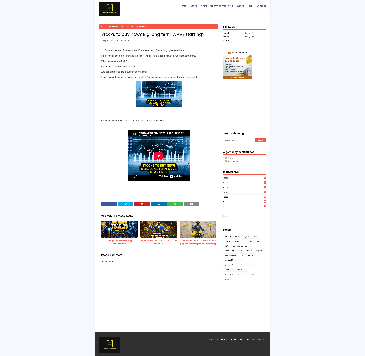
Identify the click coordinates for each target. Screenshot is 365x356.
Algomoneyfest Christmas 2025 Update (158, 242)
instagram (249, 36)
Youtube (226, 33)
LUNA (258, 241)
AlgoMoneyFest (109, 41)
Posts (230, 158)
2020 (245, 206)
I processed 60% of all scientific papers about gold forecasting (198, 242)
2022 (245, 197)
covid (240, 250)
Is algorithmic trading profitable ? (119, 242)
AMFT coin (244, 340)
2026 (244, 178)
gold (242, 255)
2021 (245, 201)
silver (227, 269)
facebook (249, 33)
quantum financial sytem (234, 265)
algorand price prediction (241, 246)
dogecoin (260, 250)
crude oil (249, 250)
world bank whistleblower (235, 274)
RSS (253, 340)
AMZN (254, 236)
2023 (245, 192)
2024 (245, 187)
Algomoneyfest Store (227, 340)
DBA (237, 241)
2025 (244, 182)
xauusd (227, 279)
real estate (252, 265)
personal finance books (234, 260)
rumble (226, 40)
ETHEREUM (247, 241)
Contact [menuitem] (261, 5)
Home (103, 27)
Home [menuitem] (183, 5)
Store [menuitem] (194, 5)
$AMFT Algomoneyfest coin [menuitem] (217, 5)
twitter (226, 36)
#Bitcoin (228, 236)
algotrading (229, 250)
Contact (262, 340)
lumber (251, 255)
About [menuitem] (240, 5)
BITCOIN (228, 241)
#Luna (237, 236)
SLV (226, 246)
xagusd (251, 274)
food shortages (231, 255)
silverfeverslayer (239, 269)
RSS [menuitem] (250, 5)
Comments (232, 161)
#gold (246, 236)
